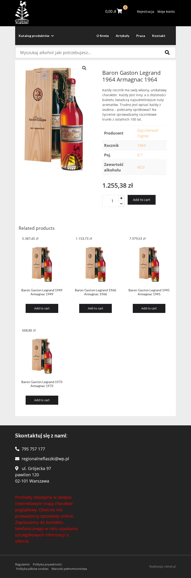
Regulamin (22, 564)
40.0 (140, 167)
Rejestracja (145, 11)
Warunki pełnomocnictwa (69, 569)
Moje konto (166, 11)
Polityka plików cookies (32, 569)
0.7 (139, 155)
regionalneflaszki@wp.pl (45, 458)
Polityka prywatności (47, 564)
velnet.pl (170, 566)
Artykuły (122, 36)
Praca (140, 36)
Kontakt (158, 36)
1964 (141, 145)
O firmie (102, 36)
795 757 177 (33, 449)
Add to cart (141, 199)
